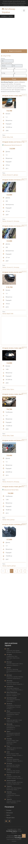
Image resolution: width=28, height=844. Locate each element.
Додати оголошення (15, 51)
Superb (9, 566)
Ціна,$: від (4, 68)
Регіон (3, 58)
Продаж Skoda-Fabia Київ (12, 95)
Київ (11, 137)
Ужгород (16, 221)
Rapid (8, 313)
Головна (4, 16)
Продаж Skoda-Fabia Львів (12, 394)
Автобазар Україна (8, 10)
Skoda (10, 16)
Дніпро (16, 175)
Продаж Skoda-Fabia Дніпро (13, 486)
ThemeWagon (18, 837)
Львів (12, 435)
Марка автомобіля (6, 63)
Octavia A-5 (10, 175)
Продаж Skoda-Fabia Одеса (13, 348)
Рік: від (3, 73)
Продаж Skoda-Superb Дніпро (14, 524)
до (14, 68)
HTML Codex (17, 836)
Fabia (8, 137)
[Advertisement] (14, 33)
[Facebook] (9, 821)
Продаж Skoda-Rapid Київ (12, 272)
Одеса (12, 389)
